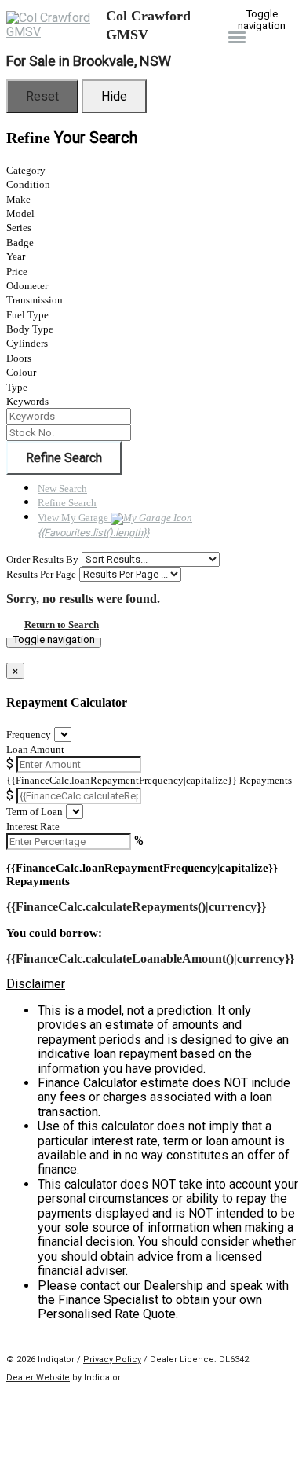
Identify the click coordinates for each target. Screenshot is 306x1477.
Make (18, 199)
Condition (28, 184)
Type (16, 387)
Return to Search (61, 624)
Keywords (27, 401)
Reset (42, 96)
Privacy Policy (112, 1359)
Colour (21, 372)
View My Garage (93, 525)
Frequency (28, 734)
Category (26, 170)
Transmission (34, 300)
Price (16, 271)
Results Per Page (41, 574)
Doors (18, 358)
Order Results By (42, 559)
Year (15, 257)
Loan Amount (35, 749)
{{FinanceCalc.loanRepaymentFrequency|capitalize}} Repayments (149, 780)
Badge (20, 242)
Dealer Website (38, 1377)
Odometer (27, 286)
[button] (153, 984)
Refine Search (64, 457)
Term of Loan (34, 811)
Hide (114, 96)
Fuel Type (27, 315)
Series (18, 227)
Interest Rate (33, 826)
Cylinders (27, 343)
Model (20, 213)
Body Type (29, 329)
